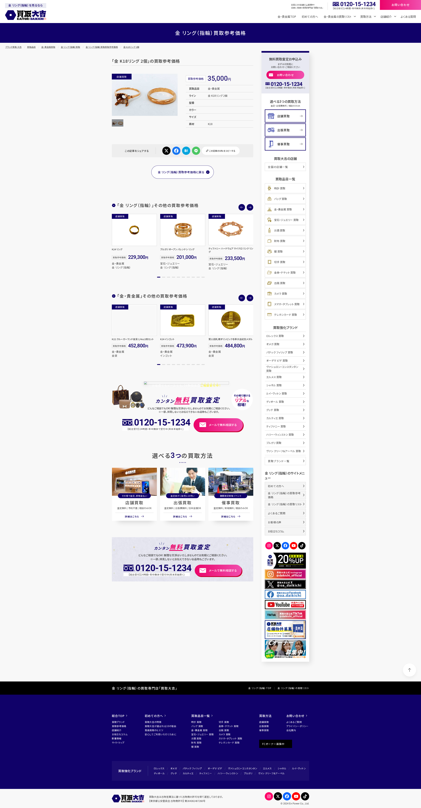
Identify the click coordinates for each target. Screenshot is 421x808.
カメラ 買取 (280, 293)
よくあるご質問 (276, 513)
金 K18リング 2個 (131, 47)
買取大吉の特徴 (153, 722)
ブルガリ (248, 773)
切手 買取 (279, 262)
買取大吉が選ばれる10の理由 (160, 726)
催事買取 (231, 502)
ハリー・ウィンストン (228, 773)
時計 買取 (279, 188)
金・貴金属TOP (287, 16)
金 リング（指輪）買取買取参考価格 (102, 47)
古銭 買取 (279, 283)
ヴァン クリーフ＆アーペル (271, 773)
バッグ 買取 (280, 199)
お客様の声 (274, 522)
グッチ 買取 (272, 410)
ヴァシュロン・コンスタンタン (242, 768)
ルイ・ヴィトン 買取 (276, 393)
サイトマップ (118, 742)
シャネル (282, 768)
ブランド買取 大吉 (13, 47)
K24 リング (117, 249)
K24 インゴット (167, 339)
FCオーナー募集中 (273, 744)
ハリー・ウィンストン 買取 (280, 434)
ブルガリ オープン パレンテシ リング (177, 249)
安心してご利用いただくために (160, 734)
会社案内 (291, 730)
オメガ (173, 768)
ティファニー (205, 773)
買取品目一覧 (200, 716)
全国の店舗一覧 (278, 167)
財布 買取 (279, 241)
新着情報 (117, 738)
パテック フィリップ (192, 768)
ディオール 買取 (275, 402)
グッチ (174, 773)
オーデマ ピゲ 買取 (277, 360)
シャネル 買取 (274, 385)
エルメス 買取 (274, 377)
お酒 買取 (279, 230)
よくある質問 (408, 16)
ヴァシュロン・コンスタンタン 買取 (282, 369)
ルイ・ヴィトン (299, 768)
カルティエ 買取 (275, 418)
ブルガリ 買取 (273, 443)
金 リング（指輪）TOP (260, 688)
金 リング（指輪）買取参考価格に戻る (181, 172)
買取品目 (31, 47)
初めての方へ (310, 16)
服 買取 (278, 251)
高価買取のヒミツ (154, 730)
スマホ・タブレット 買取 (287, 304)
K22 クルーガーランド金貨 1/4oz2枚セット (133, 339)
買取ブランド (118, 722)
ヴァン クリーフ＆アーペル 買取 (283, 451)
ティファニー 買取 (276, 426)
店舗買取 (134, 502)
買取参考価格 (119, 726)
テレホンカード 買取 (285, 315)
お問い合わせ (285, 75)
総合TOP (118, 716)
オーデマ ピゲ (215, 768)
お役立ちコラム (276, 531)
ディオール (159, 773)
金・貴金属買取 (48, 47)
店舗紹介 (117, 730)
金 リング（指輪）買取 (70, 47)
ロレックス (159, 768)
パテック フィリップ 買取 (279, 352)
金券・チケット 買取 (285, 272)
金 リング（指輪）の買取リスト (285, 504)
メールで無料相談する (223, 425)
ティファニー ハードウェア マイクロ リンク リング (231, 250)
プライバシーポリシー (297, 726)
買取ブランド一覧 (279, 461)
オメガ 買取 (272, 344)
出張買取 (182, 502)
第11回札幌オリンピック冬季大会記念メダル (230, 339)
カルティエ (188, 773)
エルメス (267, 768)
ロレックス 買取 (275, 336)
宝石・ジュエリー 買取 (286, 220)
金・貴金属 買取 (283, 209)
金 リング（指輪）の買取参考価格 (284, 495)
